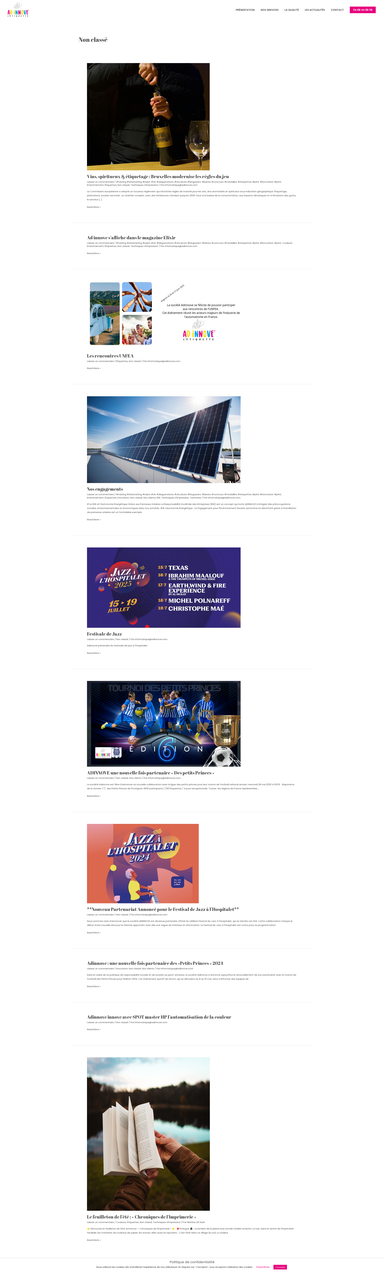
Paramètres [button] (263, 1267)
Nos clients (149, 497)
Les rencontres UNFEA (110, 356)
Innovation (123, 497)
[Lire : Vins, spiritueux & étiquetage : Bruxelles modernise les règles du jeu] (148, 116)
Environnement (95, 185)
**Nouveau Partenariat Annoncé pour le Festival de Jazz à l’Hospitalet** (163, 909)
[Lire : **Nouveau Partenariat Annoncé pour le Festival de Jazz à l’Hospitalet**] (143, 863)
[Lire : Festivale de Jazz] (164, 587)
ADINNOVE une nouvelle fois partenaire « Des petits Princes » (150, 773)
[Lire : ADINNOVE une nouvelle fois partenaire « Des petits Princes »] (164, 723)
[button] (363, 10)
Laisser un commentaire (100, 181)
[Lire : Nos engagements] (164, 439)
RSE (158, 497)
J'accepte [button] (280, 1267)
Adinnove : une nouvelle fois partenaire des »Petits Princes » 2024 (155, 963)
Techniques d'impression (144, 185)
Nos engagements (105, 489)
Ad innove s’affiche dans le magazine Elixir (131, 237)
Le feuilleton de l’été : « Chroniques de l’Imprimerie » (141, 1217)
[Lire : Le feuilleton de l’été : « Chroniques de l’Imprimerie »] (148, 1134)
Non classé (123, 185)
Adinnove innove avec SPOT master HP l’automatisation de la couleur (159, 1017)
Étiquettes (110, 185)
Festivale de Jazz (104, 634)
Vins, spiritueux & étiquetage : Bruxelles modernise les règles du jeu (158, 176)
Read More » (94, 207)
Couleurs (287, 243)
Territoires (195, 497)
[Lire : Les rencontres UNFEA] (164, 315)
